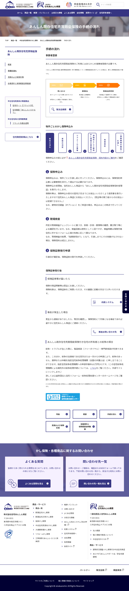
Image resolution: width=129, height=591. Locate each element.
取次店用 (100, 570)
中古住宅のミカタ (99, 539)
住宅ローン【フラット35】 (23, 105)
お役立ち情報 (57, 13)
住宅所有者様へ (105, 13)
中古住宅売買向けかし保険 (46, 525)
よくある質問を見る (34, 483)
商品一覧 (28, 13)
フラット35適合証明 (21, 123)
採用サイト (90, 13)
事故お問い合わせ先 (108, 331)
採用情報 (67, 542)
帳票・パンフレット (42, 13)
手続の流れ (111, 414)
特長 (58, 414)
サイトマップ (88, 581)
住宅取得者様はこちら (23, 136)
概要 (85, 414)
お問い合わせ (69, 509)
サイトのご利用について (45, 581)
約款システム (108, 302)
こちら (93, 367)
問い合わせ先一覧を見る (95, 483)
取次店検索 (61, 109)
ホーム (20, 13)
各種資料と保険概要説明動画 (85, 426)
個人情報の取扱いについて (103, 535)
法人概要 (96, 530)
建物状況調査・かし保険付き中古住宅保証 (109, 549)
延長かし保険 (41, 521)
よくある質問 (69, 13)
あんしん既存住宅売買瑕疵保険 (22, 53)
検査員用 (117, 570)
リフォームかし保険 (43, 534)
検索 (98, 5)
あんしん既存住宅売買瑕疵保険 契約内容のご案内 (92, 157)
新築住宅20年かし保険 (44, 516)
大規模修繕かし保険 (43, 529)
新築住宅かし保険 (42, 512)
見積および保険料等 (58, 426)
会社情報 (80, 13)
